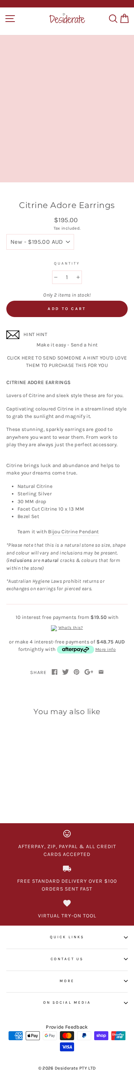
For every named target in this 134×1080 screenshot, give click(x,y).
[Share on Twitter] (65, 672)
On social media (67, 1002)
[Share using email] (101, 672)
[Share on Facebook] (54, 672)
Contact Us (67, 959)
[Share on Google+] (88, 672)
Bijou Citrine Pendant (73, 531)
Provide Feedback (67, 1027)
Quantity (67, 263)
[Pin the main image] (76, 672)
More (67, 981)
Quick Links (67, 937)
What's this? (70, 627)
